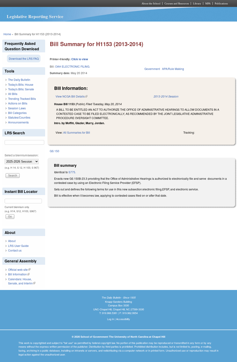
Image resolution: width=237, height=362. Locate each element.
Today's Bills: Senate (21, 89)
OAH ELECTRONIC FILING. (72, 66)
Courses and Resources (177, 3)
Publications (221, 3)
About (12, 241)
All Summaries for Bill (76, 132)
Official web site (19, 269)
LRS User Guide (18, 246)
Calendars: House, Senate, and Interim (21, 281)
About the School (151, 3)
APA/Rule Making (173, 69)
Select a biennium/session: (21, 155)
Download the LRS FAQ (24, 58)
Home (7, 34)
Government (152, 69)
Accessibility (123, 319)
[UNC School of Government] (57, 3)
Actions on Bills (17, 103)
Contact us (15, 250)
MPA (208, 3)
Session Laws (17, 108)
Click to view (79, 59)
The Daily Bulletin (19, 80)
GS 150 (54, 151)
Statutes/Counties (19, 117)
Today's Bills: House (20, 84)
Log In (110, 319)
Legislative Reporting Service (35, 16)
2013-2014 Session (166, 96)
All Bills (12, 94)
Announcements (18, 122)
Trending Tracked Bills (22, 99)
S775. (72, 172)
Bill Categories (17, 113)
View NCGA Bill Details (71, 96)
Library (197, 3)
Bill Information (19, 274)
